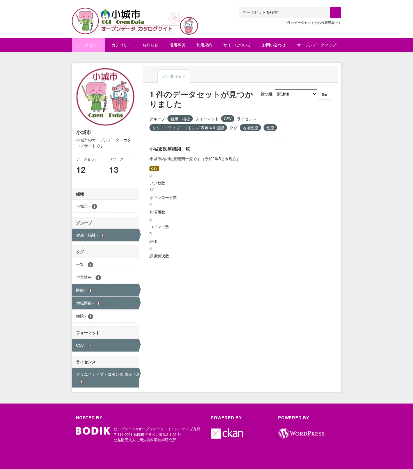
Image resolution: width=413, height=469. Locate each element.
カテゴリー (121, 44)
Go (324, 94)
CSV (154, 168)
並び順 (266, 94)
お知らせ (150, 44)
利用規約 (204, 44)
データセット (88, 44)
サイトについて (237, 44)
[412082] (135, 14)
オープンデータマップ (316, 44)
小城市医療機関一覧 (169, 149)
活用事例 (177, 44)
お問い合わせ (274, 44)
